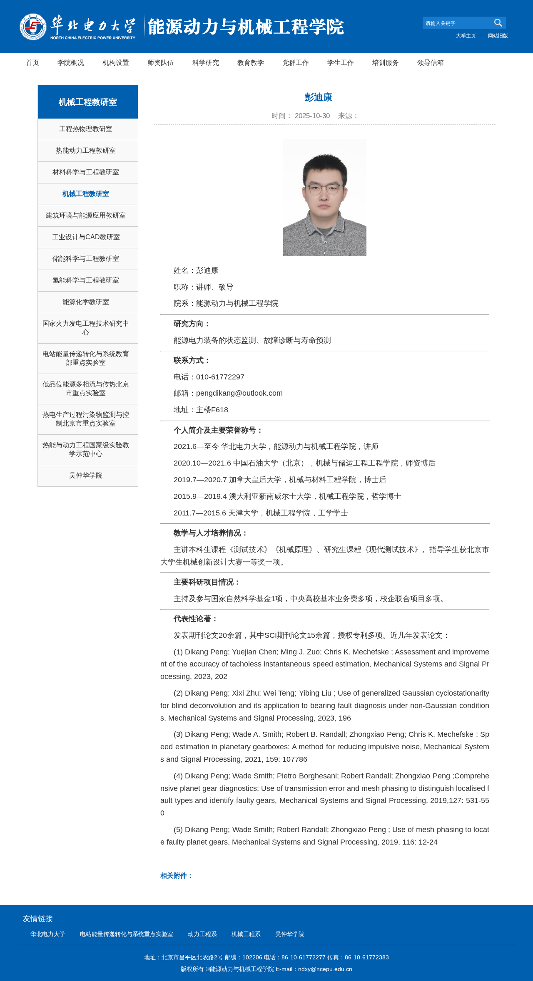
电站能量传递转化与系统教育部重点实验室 (85, 358)
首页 (32, 62)
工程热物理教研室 (85, 128)
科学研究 (205, 62)
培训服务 (385, 62)
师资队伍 (160, 62)
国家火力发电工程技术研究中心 (85, 328)
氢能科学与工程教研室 (85, 280)
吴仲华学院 (85, 475)
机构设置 (115, 62)
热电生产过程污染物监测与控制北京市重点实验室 (85, 419)
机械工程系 (246, 934)
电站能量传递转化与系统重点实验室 (126, 934)
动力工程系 (202, 934)
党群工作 (295, 62)
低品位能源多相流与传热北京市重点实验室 (85, 388)
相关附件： (177, 875)
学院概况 (70, 62)
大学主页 (466, 36)
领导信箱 (430, 62)
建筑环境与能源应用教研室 (86, 215)
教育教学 (250, 62)
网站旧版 (498, 36)
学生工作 (340, 62)
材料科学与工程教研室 (85, 172)
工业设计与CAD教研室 (86, 236)
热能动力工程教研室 (86, 150)
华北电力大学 (47, 934)
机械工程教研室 (85, 193)
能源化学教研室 (85, 301)
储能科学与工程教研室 (85, 258)
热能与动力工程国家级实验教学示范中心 (85, 449)
